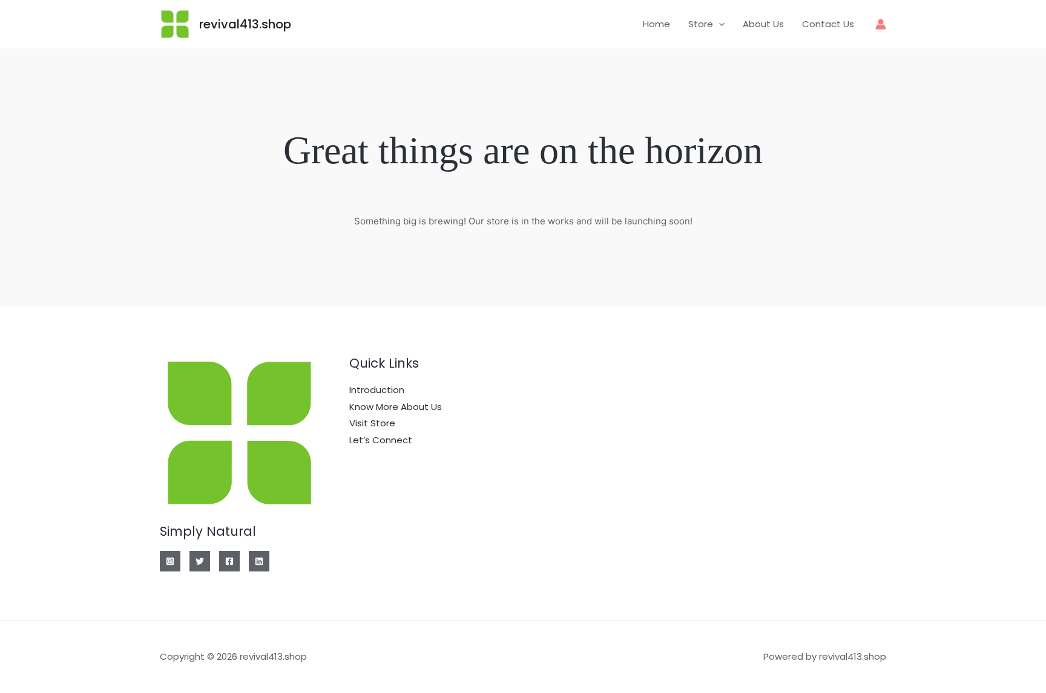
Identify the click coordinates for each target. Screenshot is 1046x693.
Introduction (376, 389)
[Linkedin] (259, 561)
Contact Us (828, 24)
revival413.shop (245, 24)
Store (700, 24)
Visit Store (372, 423)
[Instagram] (170, 561)
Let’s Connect (380, 440)
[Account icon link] (880, 24)
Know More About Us (395, 406)
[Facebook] (229, 561)
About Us (763, 24)
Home (656, 24)
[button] (719, 24)
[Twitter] (199, 561)
